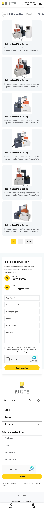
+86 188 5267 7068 (30, 4)
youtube (13, 400)
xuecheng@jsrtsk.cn (20, 288)
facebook (22, 400)
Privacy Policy (22, 352)
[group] (12, 14)
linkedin (5, 400)
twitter (30, 400)
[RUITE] (9, 3)
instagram (38, 400)
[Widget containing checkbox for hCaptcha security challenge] (21, 359)
